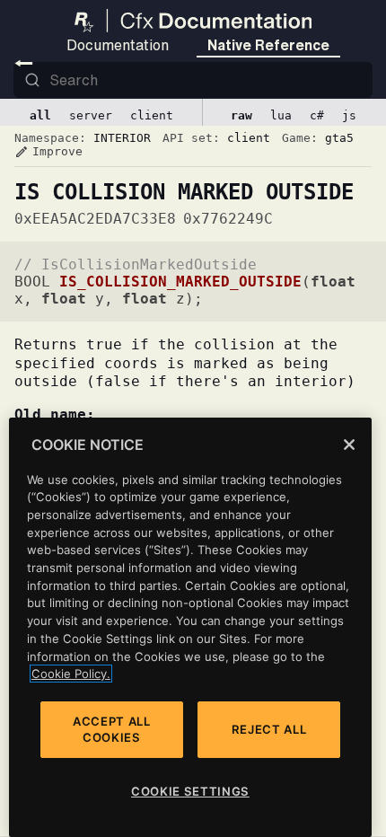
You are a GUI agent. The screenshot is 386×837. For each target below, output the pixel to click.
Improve (48, 152)
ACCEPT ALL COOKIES (112, 729)
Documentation (117, 45)
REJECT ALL (269, 729)
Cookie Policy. (70, 673)
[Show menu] (24, 62)
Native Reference (268, 45)
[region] (190, 627)
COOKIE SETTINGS (190, 791)
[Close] (349, 444)
